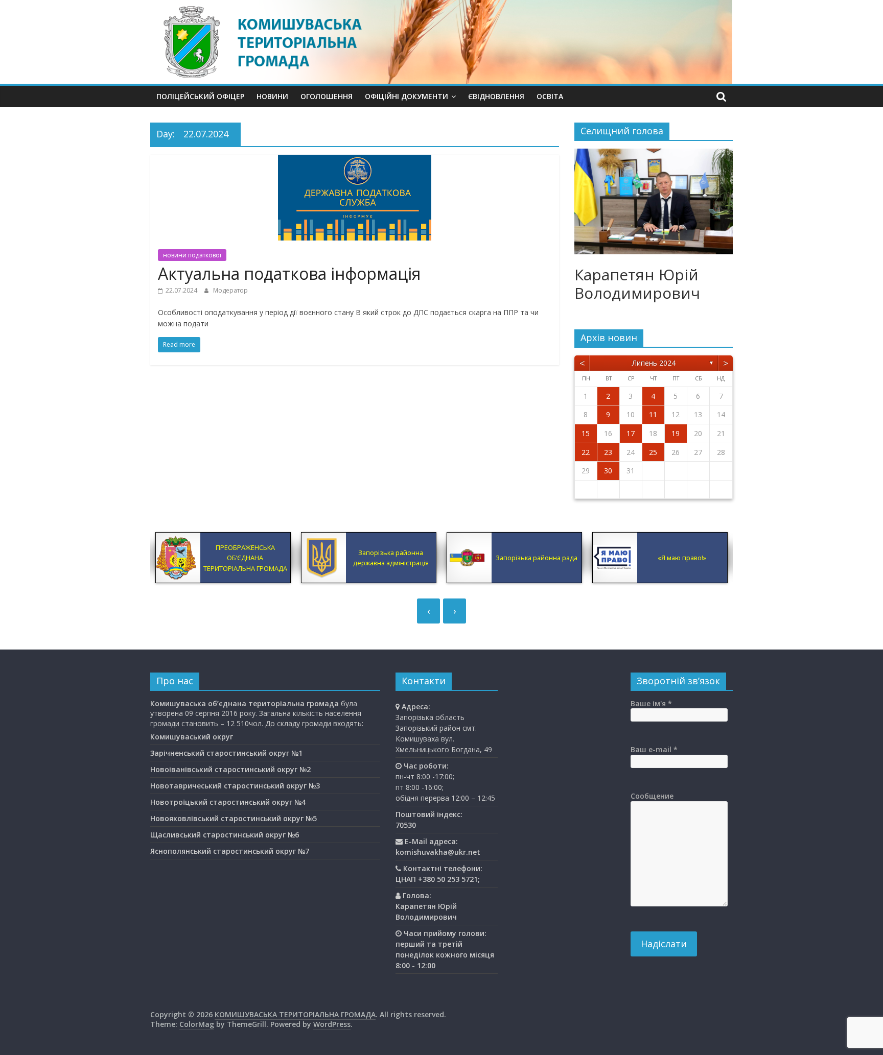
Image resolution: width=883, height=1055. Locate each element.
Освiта (550, 96)
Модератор (230, 290)
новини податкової (192, 255)
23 (608, 452)
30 (608, 470)
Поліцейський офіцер (200, 96)
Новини (272, 96)
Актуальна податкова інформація (289, 273)
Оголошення (326, 96)
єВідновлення (496, 96)
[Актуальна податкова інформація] (354, 160)
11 (653, 414)
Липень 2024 (654, 363)
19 (675, 433)
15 (586, 433)
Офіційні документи (406, 96)
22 (586, 452)
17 (630, 433)
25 (653, 452)
